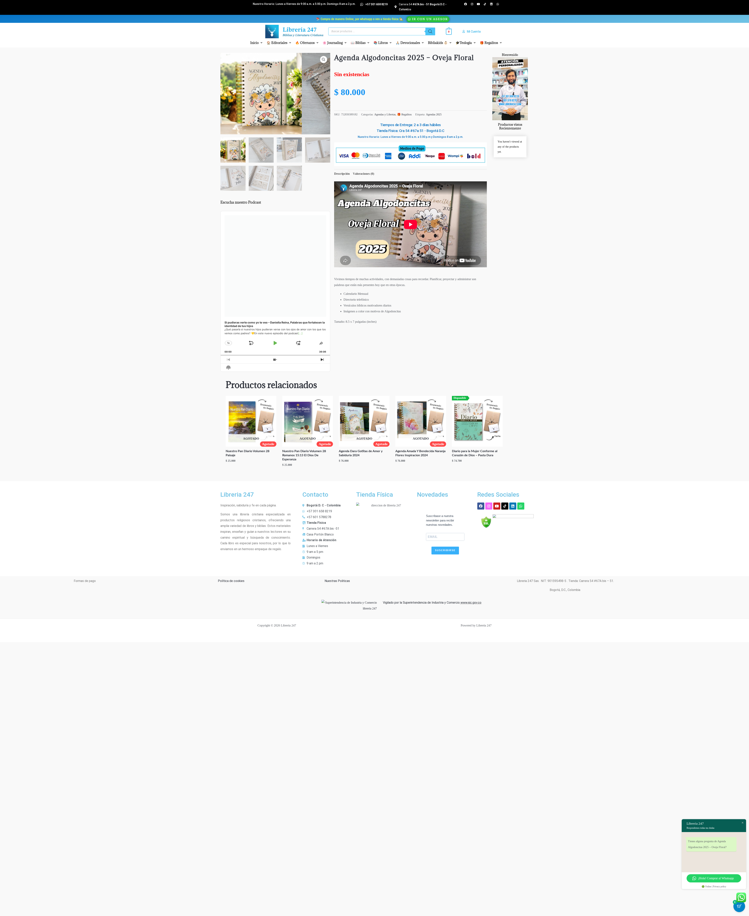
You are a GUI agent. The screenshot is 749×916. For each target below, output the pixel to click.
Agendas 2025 (434, 114)
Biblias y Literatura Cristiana (303, 35)
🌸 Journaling (333, 43)
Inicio (254, 43)
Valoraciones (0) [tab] (363, 173)
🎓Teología (464, 43)
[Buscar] (430, 31)
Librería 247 (300, 30)
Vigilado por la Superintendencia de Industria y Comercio (421, 602)
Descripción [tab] (342, 173)
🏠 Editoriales (277, 43)
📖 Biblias (358, 43)
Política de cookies (231, 581)
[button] (256, 42)
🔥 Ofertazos (305, 43)
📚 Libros (381, 43)
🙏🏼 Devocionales (408, 43)
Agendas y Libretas (385, 114)
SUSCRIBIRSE (445, 550)
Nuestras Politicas (337, 581)
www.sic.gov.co (470, 602)
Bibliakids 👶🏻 (438, 43)
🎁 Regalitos (489, 43)
